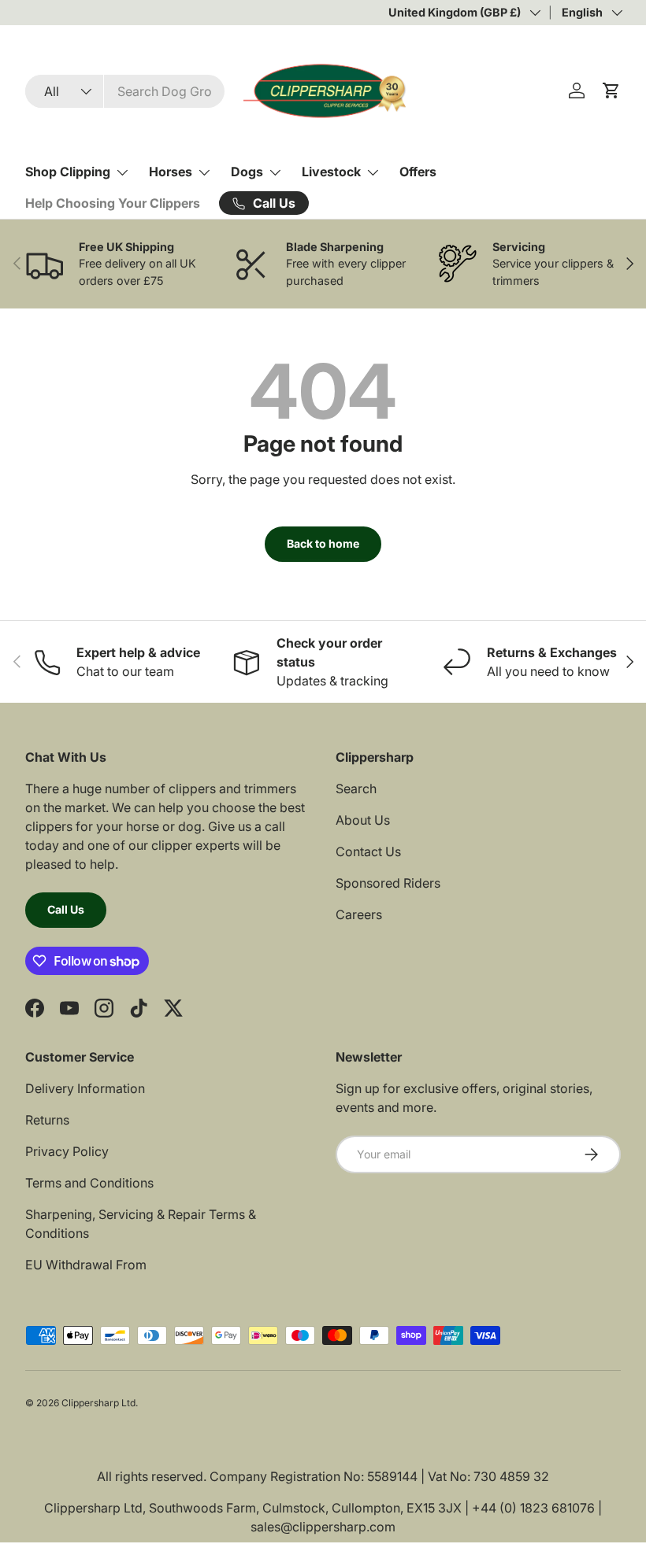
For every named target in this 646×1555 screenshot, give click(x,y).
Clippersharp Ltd (98, 1403)
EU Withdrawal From (86, 1264)
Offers (417, 171)
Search (356, 788)
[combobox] (125, 91)
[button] (611, 90)
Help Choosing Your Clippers (112, 203)
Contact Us (368, 851)
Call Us (65, 909)
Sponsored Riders (388, 883)
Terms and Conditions (89, 1183)
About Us (363, 820)
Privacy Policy (67, 1151)
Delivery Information (85, 1088)
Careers (359, 914)
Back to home (323, 543)
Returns (47, 1120)
